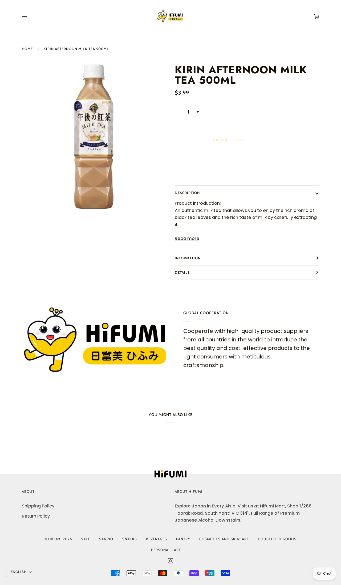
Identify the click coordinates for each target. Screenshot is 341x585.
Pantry (183, 539)
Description (187, 193)
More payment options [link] (200, 173)
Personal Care (166, 550)
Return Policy (36, 516)
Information (188, 258)
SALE (85, 539)
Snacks (129, 539)
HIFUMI (55, 539)
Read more (187, 238)
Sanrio (106, 539)
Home (27, 49)
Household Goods (277, 539)
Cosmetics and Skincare (224, 539)
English (19, 572)
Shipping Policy (38, 506)
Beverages (156, 539)
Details (182, 272)
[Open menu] (30, 16)
